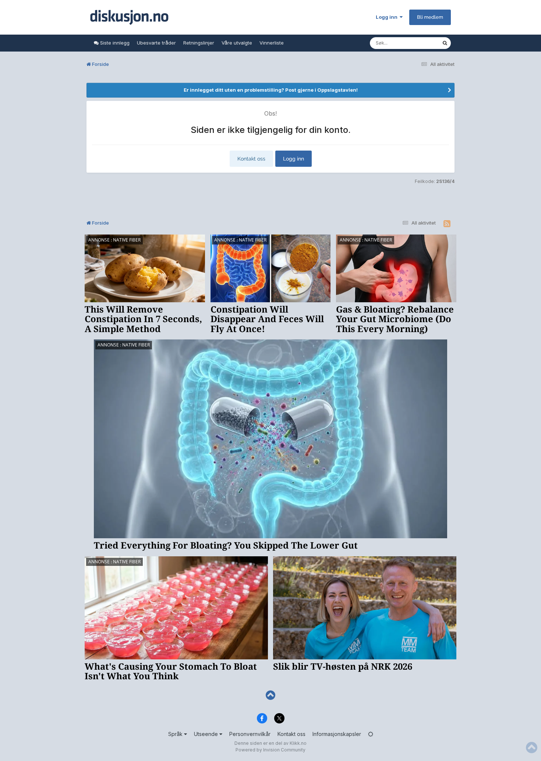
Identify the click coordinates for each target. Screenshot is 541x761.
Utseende (206, 734)
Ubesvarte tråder (156, 43)
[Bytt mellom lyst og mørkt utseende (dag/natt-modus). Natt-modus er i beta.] (370, 734)
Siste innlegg (114, 43)
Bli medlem (430, 17)
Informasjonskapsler (336, 734)
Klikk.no (298, 743)
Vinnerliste (271, 43)
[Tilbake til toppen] (270, 695)
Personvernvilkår (249, 734)
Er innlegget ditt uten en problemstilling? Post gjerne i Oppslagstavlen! (271, 90)
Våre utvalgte (237, 43)
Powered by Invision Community (270, 750)
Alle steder (420, 43)
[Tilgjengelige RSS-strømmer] (447, 224)
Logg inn (388, 17)
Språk (176, 734)
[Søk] (445, 43)
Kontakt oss (251, 159)
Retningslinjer (198, 43)
